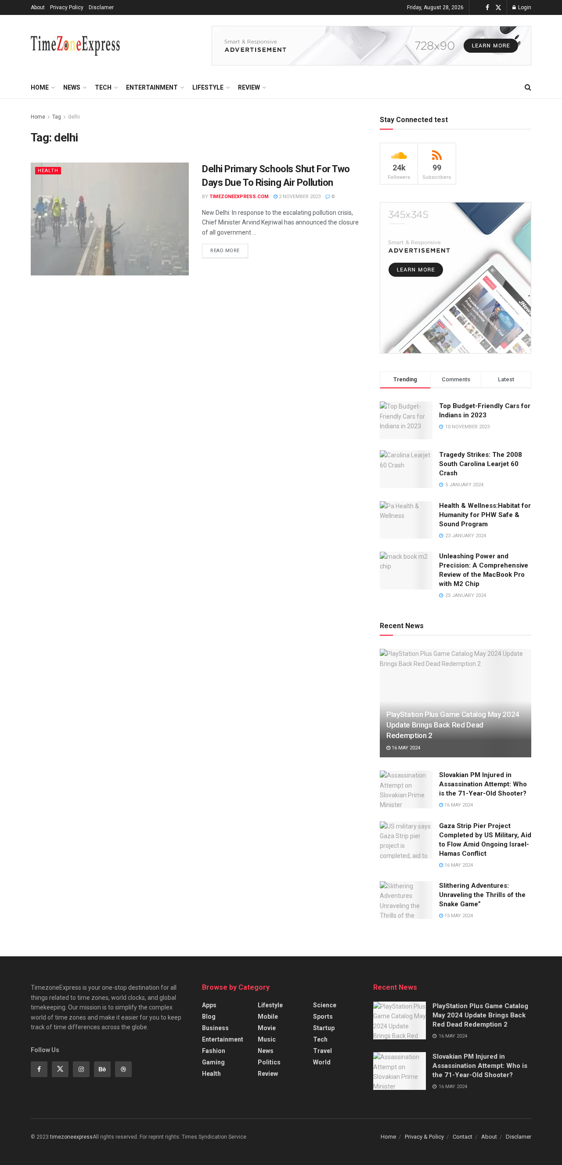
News (71, 87)
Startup (324, 1027)
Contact (462, 1136)
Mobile (268, 1016)
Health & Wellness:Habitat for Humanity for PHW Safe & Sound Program (485, 515)
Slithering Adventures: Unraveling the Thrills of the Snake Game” (482, 895)
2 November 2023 (299, 196)
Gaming (213, 1062)
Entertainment (152, 87)
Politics (269, 1062)
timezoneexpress (71, 1137)
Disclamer (101, 7)
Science (324, 1005)
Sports (323, 1016)
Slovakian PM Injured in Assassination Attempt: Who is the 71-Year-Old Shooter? (483, 784)
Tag (56, 117)
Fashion (213, 1050)
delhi (74, 117)
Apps (209, 1005)
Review (249, 87)
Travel (322, 1050)
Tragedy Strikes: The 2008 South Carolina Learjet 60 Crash (480, 464)
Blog (209, 1016)
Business (215, 1027)
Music (267, 1039)
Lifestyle (207, 87)
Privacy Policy (66, 7)
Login (524, 7)
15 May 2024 (458, 916)
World (322, 1062)
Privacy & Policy (424, 1136)
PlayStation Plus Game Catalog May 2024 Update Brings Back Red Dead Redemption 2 (452, 725)
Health (48, 171)
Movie (267, 1027)
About (38, 7)
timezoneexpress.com (239, 196)
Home (40, 87)
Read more (225, 250)
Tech (103, 87)
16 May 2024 (405, 748)
